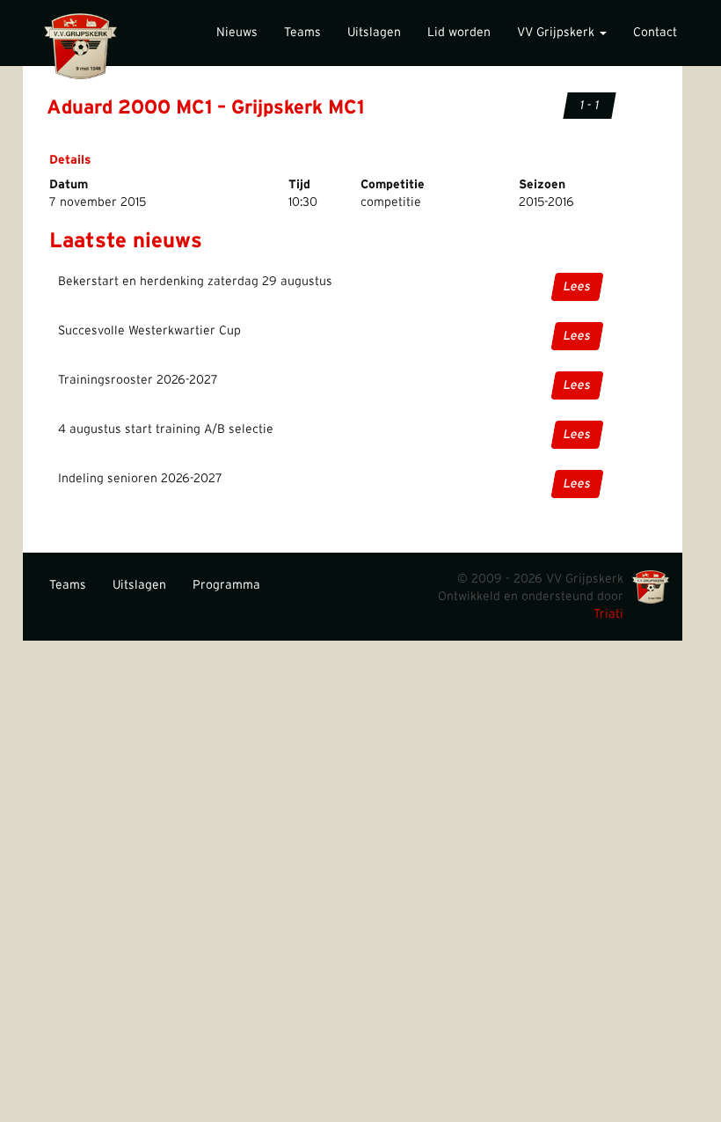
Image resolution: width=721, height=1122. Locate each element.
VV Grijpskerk (557, 32)
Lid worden (459, 32)
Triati (608, 614)
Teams (302, 32)
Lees (577, 287)
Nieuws (237, 32)
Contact (655, 32)
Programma (226, 585)
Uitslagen (374, 32)
